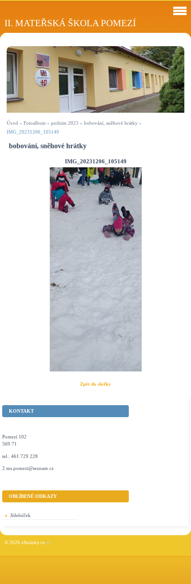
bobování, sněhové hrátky (111, 123)
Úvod (12, 123)
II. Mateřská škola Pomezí (70, 23)
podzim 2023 (65, 123)
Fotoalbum (35, 123)
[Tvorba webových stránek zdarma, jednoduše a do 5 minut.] (48, 543)
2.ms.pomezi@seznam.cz (28, 468)
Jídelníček (20, 515)
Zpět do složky (95, 384)
